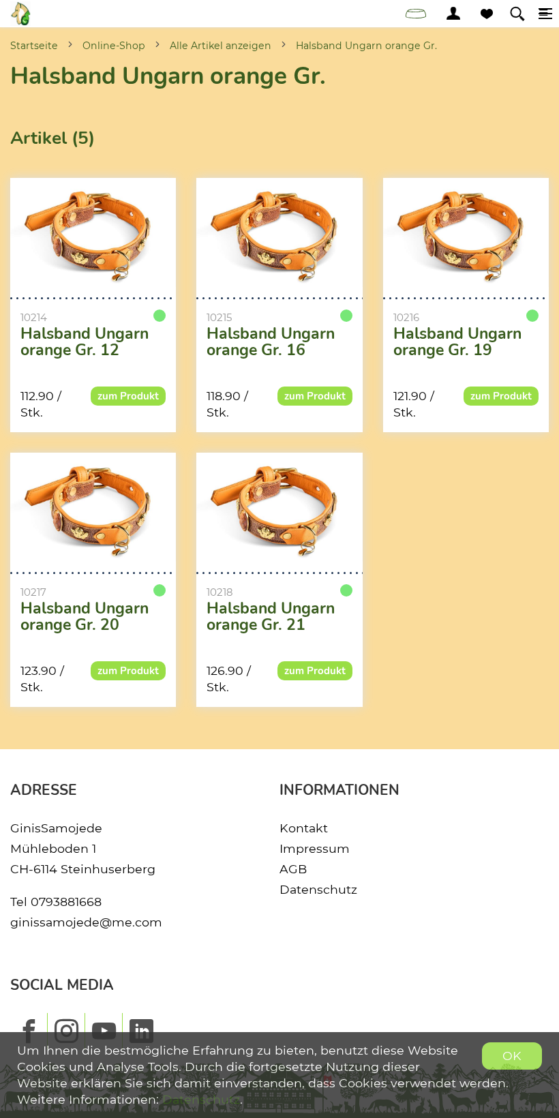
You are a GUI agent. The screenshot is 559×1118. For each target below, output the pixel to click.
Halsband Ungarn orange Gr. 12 (84, 342)
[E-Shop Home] (20, 13)
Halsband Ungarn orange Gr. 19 (457, 342)
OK (512, 1055)
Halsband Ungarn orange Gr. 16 (271, 342)
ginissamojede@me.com (86, 922)
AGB (293, 869)
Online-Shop (113, 46)
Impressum (315, 848)
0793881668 (66, 901)
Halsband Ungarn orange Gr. (366, 46)
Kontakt (304, 828)
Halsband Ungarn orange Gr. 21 (271, 617)
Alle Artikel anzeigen (220, 46)
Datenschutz (318, 889)
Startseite (34, 46)
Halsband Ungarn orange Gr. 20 (84, 617)
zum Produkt (128, 396)
